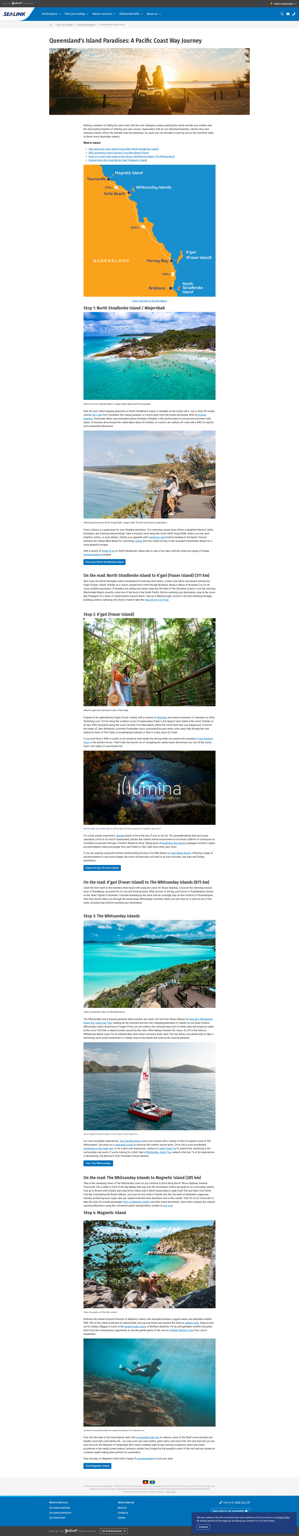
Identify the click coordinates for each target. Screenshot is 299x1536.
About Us (122, 1507)
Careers (122, 1517)
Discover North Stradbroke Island (104, 562)
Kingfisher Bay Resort (174, 843)
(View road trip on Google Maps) (149, 300)
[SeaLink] (17, 14)
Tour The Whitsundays (98, 1163)
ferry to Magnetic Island (136, 1201)
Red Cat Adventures (131, 1141)
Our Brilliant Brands (112, 1531)
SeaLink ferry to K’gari (157, 599)
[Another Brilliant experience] (18, 3)
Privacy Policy (283, 1517)
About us (152, 13)
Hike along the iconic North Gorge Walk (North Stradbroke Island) (123, 149)
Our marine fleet (57, 1517)
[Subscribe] (288, 14)
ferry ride (97, 414)
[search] (282, 14)
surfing (138, 540)
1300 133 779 (242, 1502)
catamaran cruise (124, 1144)
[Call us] (294, 14)
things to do (108, 550)
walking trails (192, 1322)
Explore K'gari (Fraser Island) (102, 867)
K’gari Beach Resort (180, 853)
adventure (162, 717)
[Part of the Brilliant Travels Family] (72, 1531)
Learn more (170, 1492)
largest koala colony (135, 1326)
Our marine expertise (59, 1507)
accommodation (92, 554)
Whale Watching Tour (182, 1330)
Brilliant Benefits (129, 13)
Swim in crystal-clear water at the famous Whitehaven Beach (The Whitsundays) (131, 156)
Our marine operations (60, 1512)
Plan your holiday (75, 13)
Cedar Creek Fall (167, 1148)
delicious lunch (158, 537)
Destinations (49, 13)
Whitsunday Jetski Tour (158, 1152)
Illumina (120, 835)
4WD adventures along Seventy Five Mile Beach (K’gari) (118, 152)
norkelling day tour (149, 1437)
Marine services (102, 13)
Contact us (123, 1512)
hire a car (168, 1205)
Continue (203, 1527)
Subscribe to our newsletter (228, 1511)
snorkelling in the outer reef (98, 1148)
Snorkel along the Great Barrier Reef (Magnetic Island (117, 160)
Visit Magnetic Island (97, 1465)
